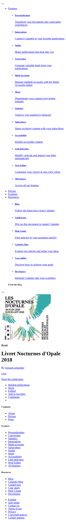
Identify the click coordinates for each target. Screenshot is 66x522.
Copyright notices (17, 514)
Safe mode (13, 502)
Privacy (12, 511)
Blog (10, 478)
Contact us (13, 505)
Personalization (16, 432)
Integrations (14, 441)
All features (14, 465)
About (11, 413)
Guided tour (14, 484)
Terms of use (15, 508)
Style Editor (14, 462)
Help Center (14, 490)
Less (3, 373)
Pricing (12, 191)
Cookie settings (16, 517)
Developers (14, 493)
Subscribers (14, 447)
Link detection (16, 459)
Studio (11, 450)
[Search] (2, 292)
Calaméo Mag (15, 481)
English (12, 499)
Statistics (12, 438)
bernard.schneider (14, 367)
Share (11, 453)
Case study (14, 487)
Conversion (14, 435)
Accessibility (15, 456)
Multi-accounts (16, 444)
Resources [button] (13, 197)
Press (11, 419)
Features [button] (12, 8)
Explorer (12, 194)
